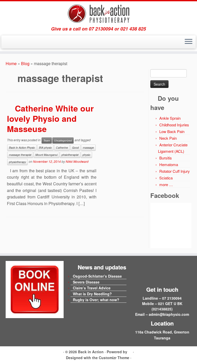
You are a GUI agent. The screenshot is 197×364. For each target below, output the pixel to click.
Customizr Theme (114, 357)
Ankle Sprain (170, 118)
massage (88, 147)
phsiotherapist (70, 155)
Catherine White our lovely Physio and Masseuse (50, 118)
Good (75, 147)
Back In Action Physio (22, 147)
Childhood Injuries (174, 124)
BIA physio (45, 147)
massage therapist (20, 155)
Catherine (62, 147)
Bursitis (165, 157)
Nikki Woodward (77, 161)
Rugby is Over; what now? (96, 299)
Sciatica (166, 177)
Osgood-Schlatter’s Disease (97, 276)
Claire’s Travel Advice (92, 287)
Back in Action (91, 351)
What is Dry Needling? (92, 293)
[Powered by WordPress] (130, 351)
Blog (25, 63)
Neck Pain (168, 138)
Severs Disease (86, 282)
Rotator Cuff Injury (174, 171)
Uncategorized (63, 140)
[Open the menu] (188, 42)
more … (166, 184)
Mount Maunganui (46, 155)
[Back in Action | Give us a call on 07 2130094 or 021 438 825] (98, 14)
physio (86, 155)
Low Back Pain (171, 131)
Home (11, 63)
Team (46, 140)
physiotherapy (17, 162)
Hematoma (168, 164)
